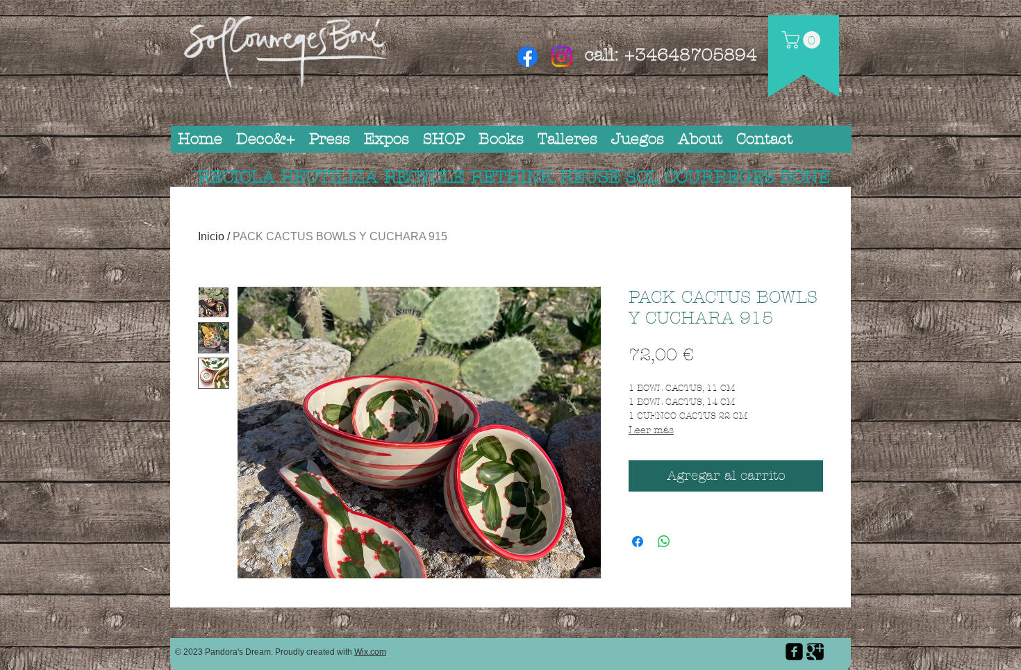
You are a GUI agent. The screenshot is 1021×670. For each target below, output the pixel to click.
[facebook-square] (794, 651)
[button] (803, 40)
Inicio (211, 236)
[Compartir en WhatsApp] (664, 541)
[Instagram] (561, 56)
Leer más (651, 430)
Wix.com (370, 652)
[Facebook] (527, 56)
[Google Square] (815, 651)
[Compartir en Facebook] (637, 541)
